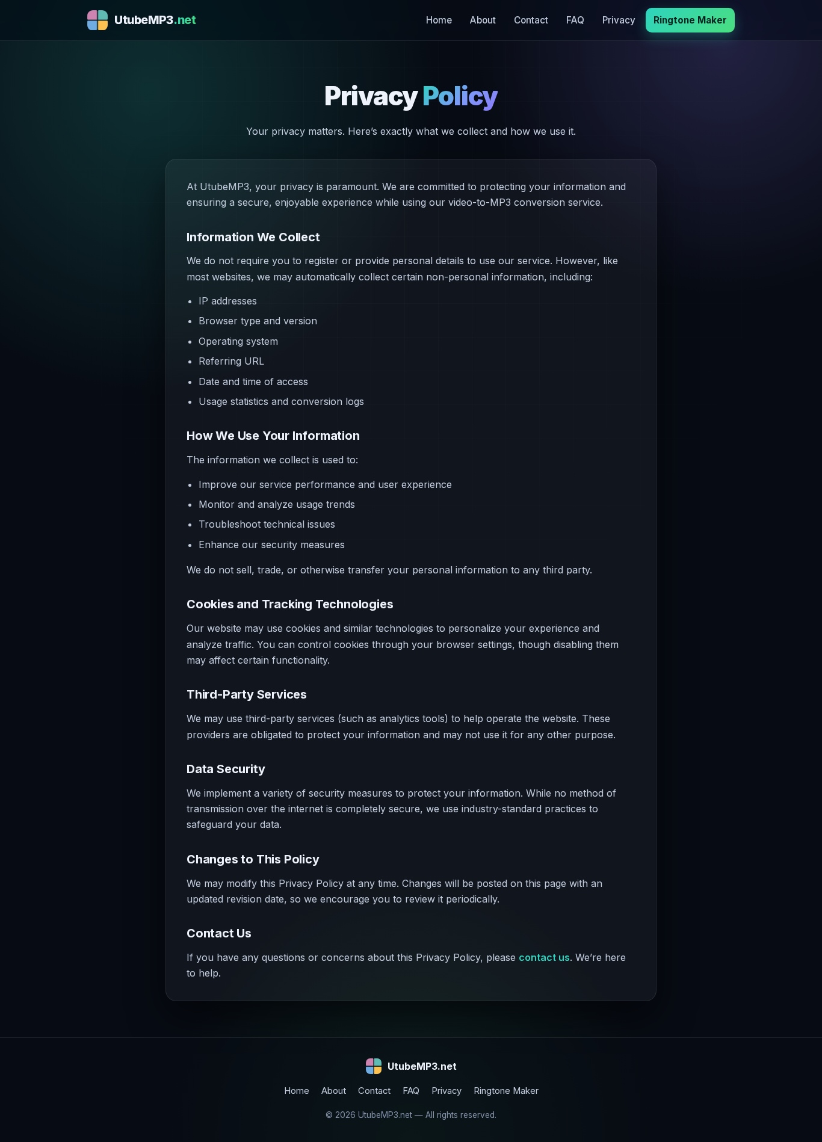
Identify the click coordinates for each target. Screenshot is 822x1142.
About (483, 20)
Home (439, 20)
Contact (531, 20)
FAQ (575, 20)
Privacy (618, 20)
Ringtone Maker (690, 20)
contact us (544, 957)
